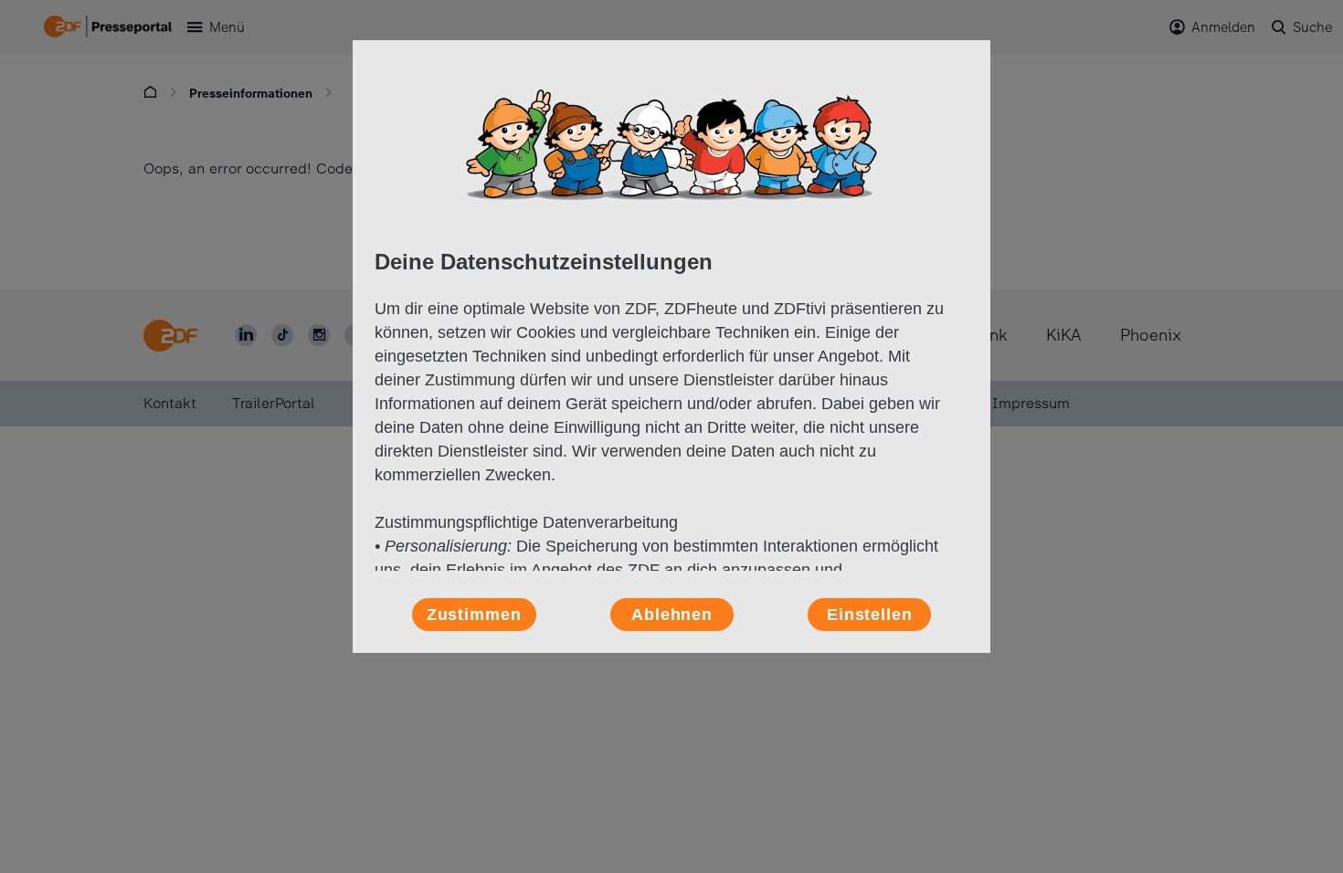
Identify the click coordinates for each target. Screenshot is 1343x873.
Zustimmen (474, 614)
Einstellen (870, 614)
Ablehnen (672, 614)
